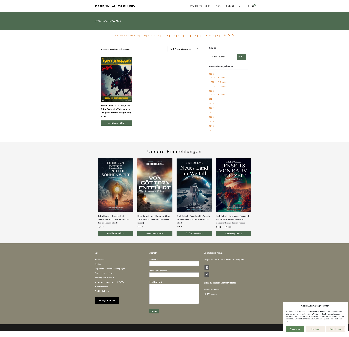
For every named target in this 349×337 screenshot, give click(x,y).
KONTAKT (229, 6)
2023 (211, 103)
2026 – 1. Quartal (218, 86)
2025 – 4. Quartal (218, 94)
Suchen (241, 57)
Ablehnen (315, 329)
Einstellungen (335, 329)
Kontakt (98, 264)
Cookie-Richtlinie (102, 291)
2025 (211, 91)
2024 (211, 99)
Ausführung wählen (116, 123)
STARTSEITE (196, 6)
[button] (211, 6)
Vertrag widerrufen (107, 300)
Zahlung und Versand (104, 278)
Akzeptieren (295, 329)
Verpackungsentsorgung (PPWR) (109, 282)
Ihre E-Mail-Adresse (158, 271)
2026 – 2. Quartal (218, 82)
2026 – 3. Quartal (218, 77)
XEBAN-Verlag (210, 294)
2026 (211, 74)
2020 (211, 117)
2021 (211, 112)
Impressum (100, 259)
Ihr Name (153, 259)
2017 (211, 131)
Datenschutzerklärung (104, 273)
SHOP (207, 6)
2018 (211, 126)
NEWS (219, 6)
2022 (211, 108)
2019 (211, 121)
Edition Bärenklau (211, 289)
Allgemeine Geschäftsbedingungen (110, 268)
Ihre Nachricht (155, 282)
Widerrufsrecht (101, 287)
